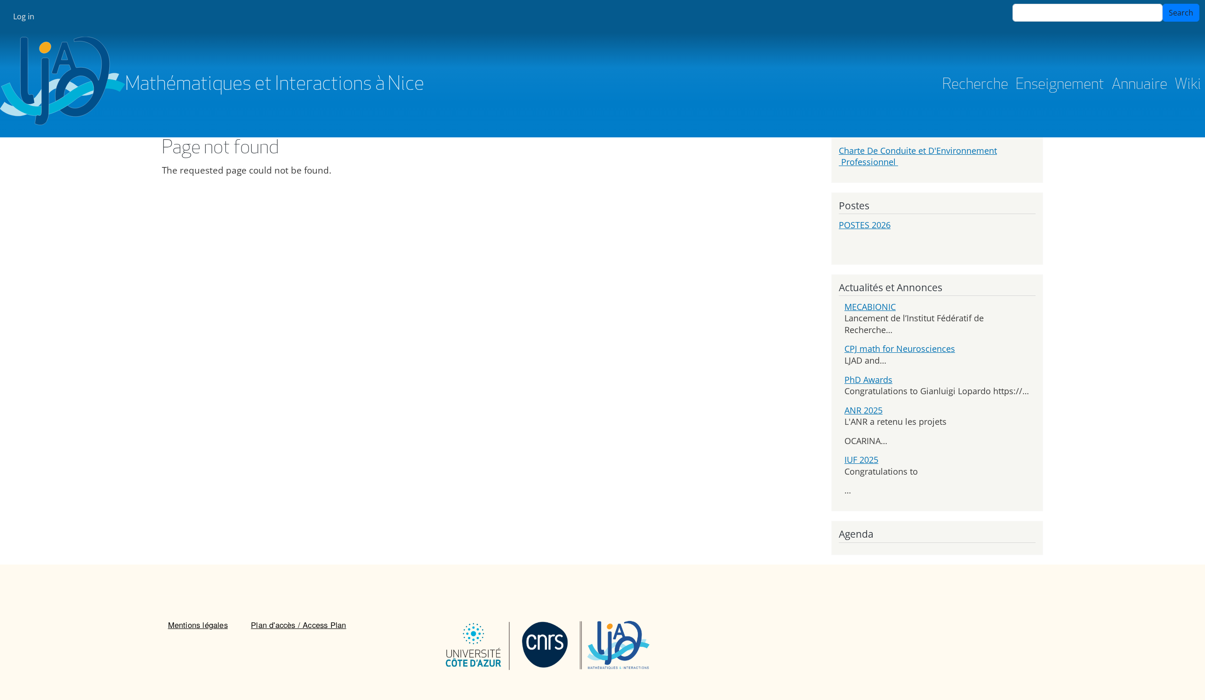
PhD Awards (868, 379)
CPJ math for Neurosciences (899, 348)
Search (1181, 13)
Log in (23, 16)
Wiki (1188, 85)
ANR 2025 (863, 410)
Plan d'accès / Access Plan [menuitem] (298, 624)
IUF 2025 (861, 459)
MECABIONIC (870, 306)
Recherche (975, 85)
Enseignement (1060, 85)
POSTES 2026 (865, 225)
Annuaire (1139, 85)
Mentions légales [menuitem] (198, 624)
